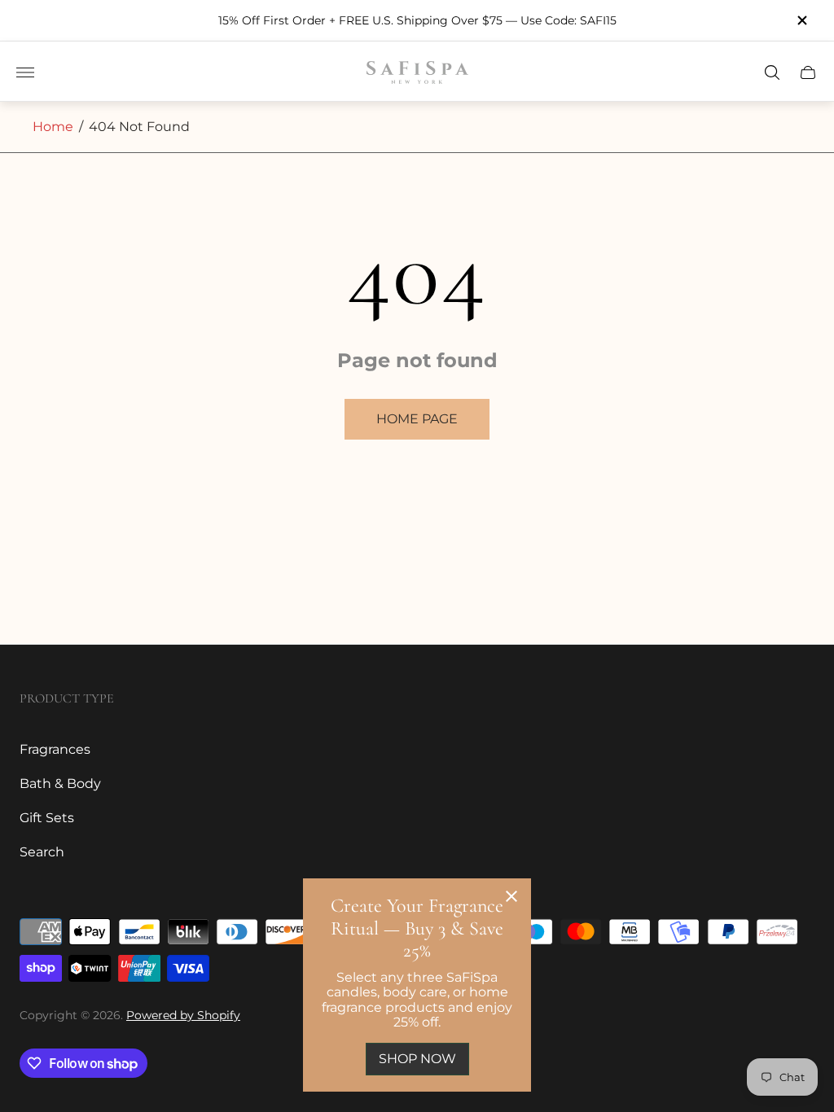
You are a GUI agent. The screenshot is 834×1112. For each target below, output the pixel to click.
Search (42, 852)
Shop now (417, 1058)
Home (53, 126)
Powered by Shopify (183, 1015)
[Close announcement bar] (801, 20)
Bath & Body (60, 783)
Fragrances (55, 749)
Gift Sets (47, 817)
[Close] (511, 898)
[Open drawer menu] (25, 72)
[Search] (772, 72)
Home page (417, 419)
